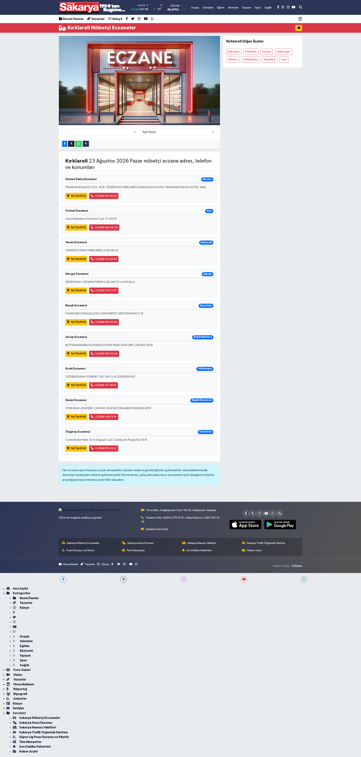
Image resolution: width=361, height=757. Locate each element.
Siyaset (25, 655)
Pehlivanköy (250, 59)
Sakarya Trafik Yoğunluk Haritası (265, 543)
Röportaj (20, 689)
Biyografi (20, 694)
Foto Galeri (21, 669)
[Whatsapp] (273, 513)
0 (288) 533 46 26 (106, 353)
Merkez (233, 59)
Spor (23, 660)
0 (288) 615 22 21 (106, 448)
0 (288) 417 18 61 (105, 385)
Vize (284, 59)
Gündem (26, 641)
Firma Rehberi (23, 684)
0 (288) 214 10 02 (106, 196)
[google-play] (280, 524)
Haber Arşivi (254, 550)
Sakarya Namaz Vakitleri (201, 543)
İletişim (18, 708)
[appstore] (245, 524)
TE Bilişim (296, 566)
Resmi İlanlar (73, 19)
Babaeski (234, 51)
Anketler (20, 698)
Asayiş (24, 636)
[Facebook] (246, 513)
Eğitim (24, 646)
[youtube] (244, 579)
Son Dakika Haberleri (199, 550)
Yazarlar (98, 19)
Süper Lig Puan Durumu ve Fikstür (44, 737)
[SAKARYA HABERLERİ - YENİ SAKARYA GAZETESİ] (92, 7)
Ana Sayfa (20, 588)
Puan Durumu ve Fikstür (80, 550)
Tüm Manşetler (136, 550)
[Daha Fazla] (86, 144)
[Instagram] (259, 513)
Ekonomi (26, 650)
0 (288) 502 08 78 (106, 227)
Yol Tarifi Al (78, 196)
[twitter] (123, 579)
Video (17, 674)
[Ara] (300, 7)
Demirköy (251, 51)
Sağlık (24, 665)
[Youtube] (266, 513)
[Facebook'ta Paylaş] (64, 144)
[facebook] (63, 579)
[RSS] (280, 513)
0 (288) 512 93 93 (106, 259)
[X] (253, 513)
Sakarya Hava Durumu (140, 543)
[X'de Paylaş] (71, 144)
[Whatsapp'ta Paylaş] (78, 144)
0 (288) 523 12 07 (106, 290)
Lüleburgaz (283, 51)
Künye (117, 19)
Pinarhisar (270, 59)
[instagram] (183, 579)
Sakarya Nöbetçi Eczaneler (83, 543)
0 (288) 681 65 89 (106, 322)
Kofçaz (266, 51)
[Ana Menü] (300, 19)
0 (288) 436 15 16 (106, 416)
